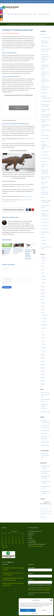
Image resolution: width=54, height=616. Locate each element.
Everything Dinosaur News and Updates (45, 115)
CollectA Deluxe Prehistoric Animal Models (45, 66)
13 (47, 509)
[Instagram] (1, 14)
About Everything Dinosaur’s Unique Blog (45, 394)
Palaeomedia (44, 433)
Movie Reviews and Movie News (45, 177)
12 (45, 509)
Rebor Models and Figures (45, 233)
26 (46, 513)
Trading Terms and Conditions (43, 589)
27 (47, 513)
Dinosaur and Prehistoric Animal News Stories (45, 87)
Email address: (31, 567)
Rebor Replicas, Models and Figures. (22, 186)
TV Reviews (43, 243)
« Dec (41, 517)
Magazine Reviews (45, 158)
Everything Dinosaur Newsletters (45, 120)
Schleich (43, 237)
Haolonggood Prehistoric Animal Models (45, 146)
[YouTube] (8, 562)
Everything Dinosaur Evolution (45, 110)
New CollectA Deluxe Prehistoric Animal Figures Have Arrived (13, 568)
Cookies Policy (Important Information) (44, 406)
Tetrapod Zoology (45, 442)
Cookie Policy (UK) (45, 411)
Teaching (43, 240)
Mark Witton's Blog (45, 430)
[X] (1, 16)
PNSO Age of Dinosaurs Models (45, 214)
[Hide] (0, 21)
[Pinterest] (1, 11)
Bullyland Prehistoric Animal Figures (46, 50)
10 (42, 509)
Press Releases (44, 222)
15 (50, 509)
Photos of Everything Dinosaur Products (46, 201)
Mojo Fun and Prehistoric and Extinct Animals (44, 171)
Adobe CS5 (43, 34)
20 (47, 511)
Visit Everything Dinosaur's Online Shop (45, 455)
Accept (27, 610)
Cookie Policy (35, 613)
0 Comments (12, 201)
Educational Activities (46, 101)
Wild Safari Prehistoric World (46, 247)
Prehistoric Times (45, 219)
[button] (51, 600)
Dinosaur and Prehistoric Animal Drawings (45, 73)
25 (44, 513)
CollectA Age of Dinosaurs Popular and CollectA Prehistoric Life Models (45, 58)
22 (51, 511)
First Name (30, 573)
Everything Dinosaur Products (45, 125)
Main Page (7, 201)
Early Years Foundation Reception (46, 97)
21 (49, 511)
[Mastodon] (10, 562)
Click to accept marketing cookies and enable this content (18, 107)
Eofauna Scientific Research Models (45, 105)
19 (45, 511)
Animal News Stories (46, 37)
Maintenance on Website (45, 165)
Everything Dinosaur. (28, 196)
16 (2, 541)
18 (44, 511)
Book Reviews (44, 46)
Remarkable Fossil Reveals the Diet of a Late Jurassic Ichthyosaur (13, 573)
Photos (42, 197)
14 (49, 509)
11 (44, 509)
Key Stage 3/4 (44, 155)
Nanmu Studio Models (44, 182)
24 (42, 513)
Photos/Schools (44, 210)
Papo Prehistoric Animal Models (45, 193)
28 (49, 513)
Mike (4, 199)
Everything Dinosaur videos (45, 130)
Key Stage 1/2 (44, 151)
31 (42, 515)
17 (42, 511)
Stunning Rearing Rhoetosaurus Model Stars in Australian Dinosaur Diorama (13, 579)
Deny (44, 610)
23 (41, 513)
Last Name (30, 580)
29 (51, 513)
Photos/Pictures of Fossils (45, 206)
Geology (43, 141)
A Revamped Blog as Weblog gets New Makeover (6, 250)
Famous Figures (44, 135)
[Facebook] (1, 8)
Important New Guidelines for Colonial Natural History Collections (13, 584)
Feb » (45, 517)
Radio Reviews (44, 228)
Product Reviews (45, 225)
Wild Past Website (45, 445)
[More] (1, 19)
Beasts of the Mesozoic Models (45, 41)
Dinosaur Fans (21, 199)
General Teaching (45, 138)
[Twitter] (4, 562)
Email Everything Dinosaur (37, 546)
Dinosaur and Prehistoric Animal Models (45, 80)
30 (41, 515)
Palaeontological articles (45, 188)
